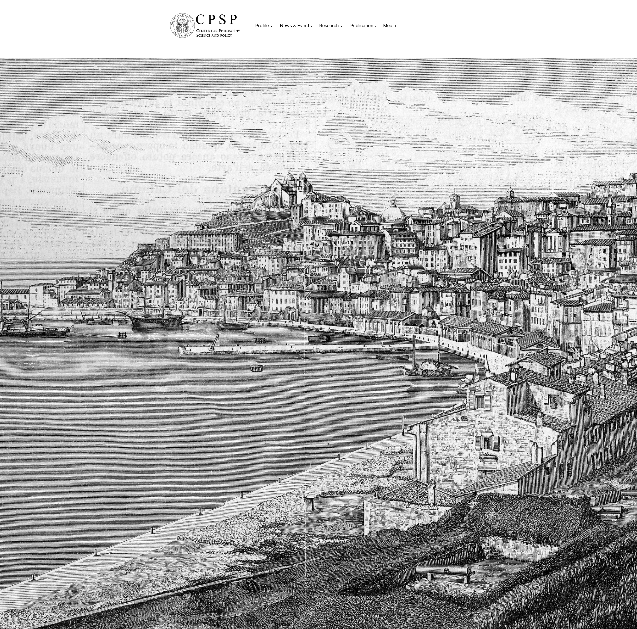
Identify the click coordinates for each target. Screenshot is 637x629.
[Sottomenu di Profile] (271, 25)
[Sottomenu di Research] (341, 25)
